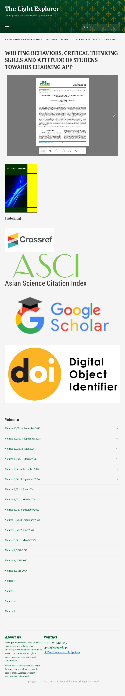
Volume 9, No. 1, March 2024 (20, 499)
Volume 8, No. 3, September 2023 (22, 520)
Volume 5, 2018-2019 (16, 570)
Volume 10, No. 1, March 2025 (21, 459)
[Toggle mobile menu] (7, 28)
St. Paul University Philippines (62, 652)
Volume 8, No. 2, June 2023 (19, 530)
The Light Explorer (32, 8)
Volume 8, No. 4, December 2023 (22, 509)
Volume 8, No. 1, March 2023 (20, 540)
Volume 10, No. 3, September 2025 (23, 438)
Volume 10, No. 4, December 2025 (22, 428)
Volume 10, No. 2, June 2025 (20, 448)
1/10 (43, 151)
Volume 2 (10, 601)
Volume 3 (10, 591)
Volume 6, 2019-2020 (16, 560)
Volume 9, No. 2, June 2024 (19, 489)
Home (8, 39)
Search (115, 27)
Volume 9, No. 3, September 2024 (22, 479)
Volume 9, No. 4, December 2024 (22, 469)
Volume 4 (10, 580)
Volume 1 (10, 611)
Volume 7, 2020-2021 (16, 550)
